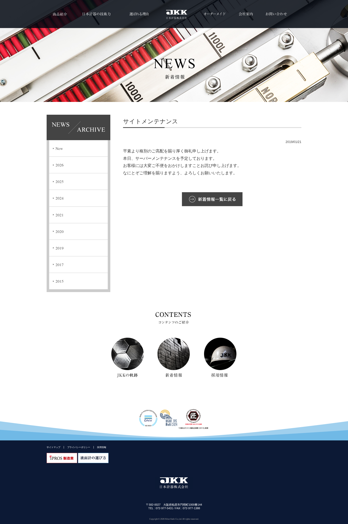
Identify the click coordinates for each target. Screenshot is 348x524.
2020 (60, 231)
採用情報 (101, 447)
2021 (60, 214)
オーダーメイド (214, 14)
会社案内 (245, 14)
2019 (60, 248)
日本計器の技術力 (95, 14)
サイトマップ (53, 447)
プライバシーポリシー (78, 447)
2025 (60, 181)
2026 (60, 164)
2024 (60, 198)
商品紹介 (59, 14)
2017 (60, 264)
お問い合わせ (276, 14)
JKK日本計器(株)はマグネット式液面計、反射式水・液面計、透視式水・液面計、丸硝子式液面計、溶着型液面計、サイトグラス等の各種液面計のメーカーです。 (174, 14)
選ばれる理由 (139, 14)
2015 (60, 281)
